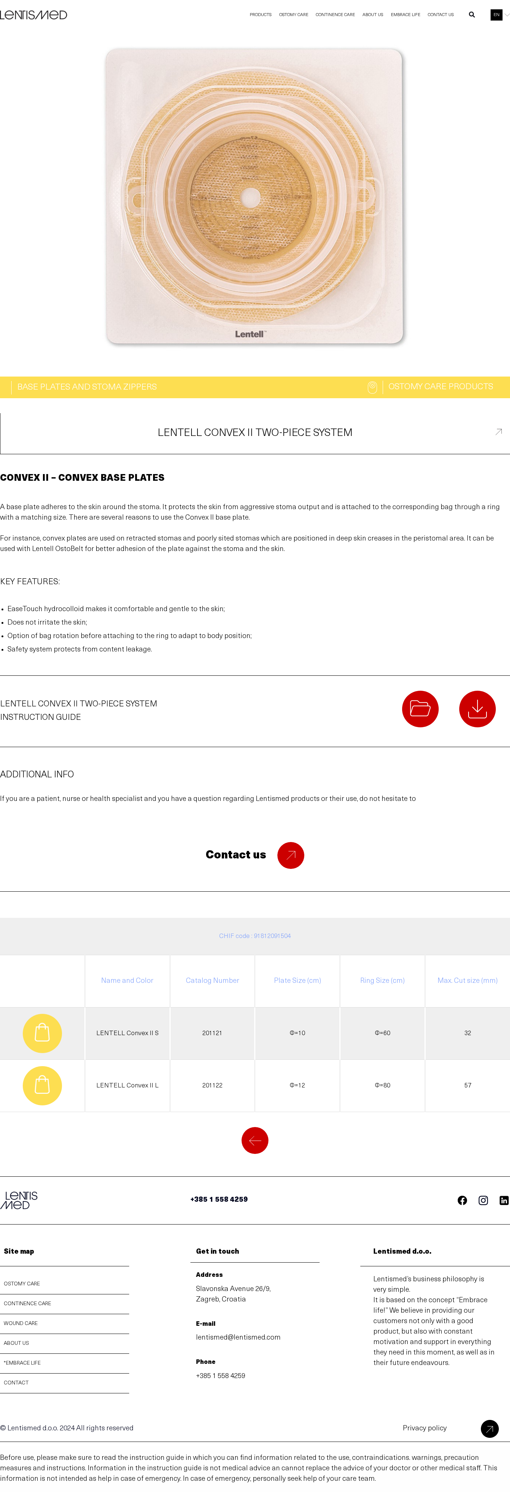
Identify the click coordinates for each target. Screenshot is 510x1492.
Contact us (236, 855)
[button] (472, 16)
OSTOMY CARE (22, 1284)
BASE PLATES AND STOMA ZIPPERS (87, 387)
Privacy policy (425, 1428)
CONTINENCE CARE (27, 1304)
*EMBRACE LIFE (22, 1363)
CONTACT (16, 1383)
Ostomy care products (441, 387)
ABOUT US (16, 1343)
